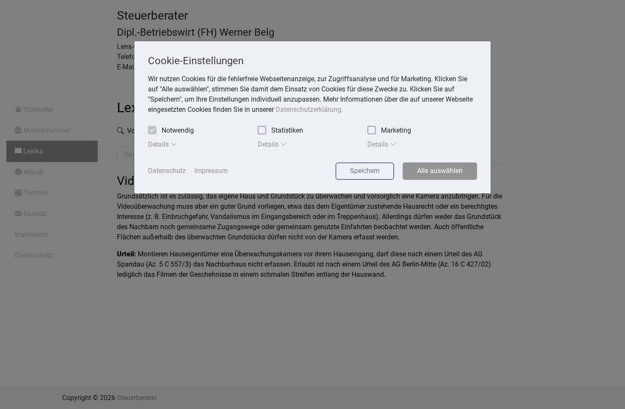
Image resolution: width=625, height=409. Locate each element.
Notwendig (178, 130)
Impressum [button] (211, 171)
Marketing (396, 130)
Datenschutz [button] (167, 171)
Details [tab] (159, 144)
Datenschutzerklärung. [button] (309, 109)
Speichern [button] (365, 171)
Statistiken (287, 130)
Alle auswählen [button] (440, 171)
